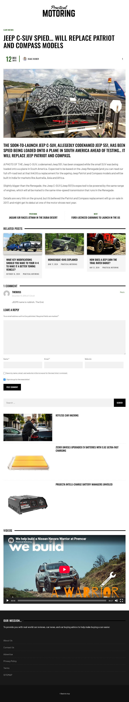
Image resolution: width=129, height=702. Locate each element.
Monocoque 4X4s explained (63, 259)
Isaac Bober (33, 58)
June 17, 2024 (53, 264)
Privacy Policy (10, 661)
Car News (8, 30)
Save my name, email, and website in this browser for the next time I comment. (37, 373)
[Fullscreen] (121, 600)
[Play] (7, 600)
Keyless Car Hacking (67, 415)
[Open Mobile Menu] (117, 11)
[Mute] (116, 600)
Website (88, 359)
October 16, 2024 (13, 274)
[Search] (123, 11)
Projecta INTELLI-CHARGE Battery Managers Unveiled (84, 484)
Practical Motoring (31, 274)
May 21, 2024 (94, 267)
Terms (6, 668)
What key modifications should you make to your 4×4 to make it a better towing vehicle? (22, 264)
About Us (7, 640)
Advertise (8, 654)
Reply (122, 292)
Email (47, 359)
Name (6, 359)
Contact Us (8, 647)
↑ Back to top (64, 693)
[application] (64, 569)
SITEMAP (7, 675)
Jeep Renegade (90, 168)
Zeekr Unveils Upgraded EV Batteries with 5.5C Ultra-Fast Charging (87, 449)
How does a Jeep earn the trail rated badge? (103, 261)
